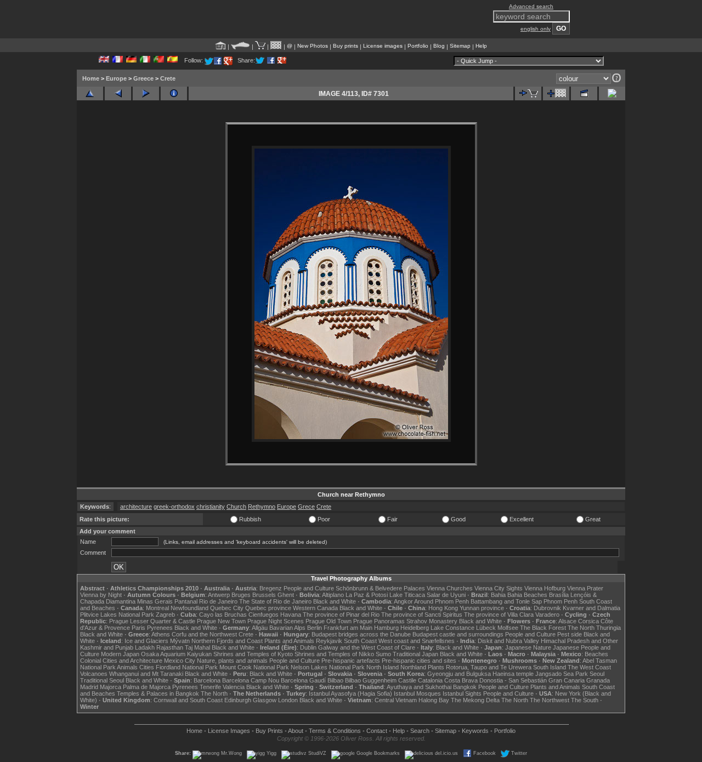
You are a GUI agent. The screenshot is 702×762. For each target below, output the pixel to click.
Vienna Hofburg (544, 588)
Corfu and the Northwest (204, 634)
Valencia (234, 687)
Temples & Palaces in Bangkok (158, 693)
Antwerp (219, 595)
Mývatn (180, 641)
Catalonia (430, 680)
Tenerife (210, 687)
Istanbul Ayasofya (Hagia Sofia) (350, 693)
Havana (290, 614)
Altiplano (333, 595)
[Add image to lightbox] (556, 93)
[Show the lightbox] (276, 46)
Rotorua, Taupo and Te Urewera (488, 667)
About (295, 730)
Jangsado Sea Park (561, 673)
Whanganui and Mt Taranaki (146, 673)
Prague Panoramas (379, 621)
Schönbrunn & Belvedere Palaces (380, 588)
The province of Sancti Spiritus (421, 614)
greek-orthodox (174, 506)
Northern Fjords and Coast (227, 641)
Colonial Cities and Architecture (121, 660)
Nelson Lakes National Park (328, 667)
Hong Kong (443, 608)
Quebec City (227, 608)
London (288, 700)
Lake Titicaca (407, 595)
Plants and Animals (289, 641)
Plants (436, 667)
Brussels (264, 595)
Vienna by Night (101, 595)
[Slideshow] (584, 93)
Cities (146, 667)
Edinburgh (237, 700)
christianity (210, 506)
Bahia (498, 595)
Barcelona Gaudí (303, 680)
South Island (549, 667)
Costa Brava (461, 680)
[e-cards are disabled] (612, 93)
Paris (138, 627)
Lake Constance (452, 627)
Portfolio (417, 46)
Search (419, 730)
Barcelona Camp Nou (250, 680)
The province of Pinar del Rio (341, 614)
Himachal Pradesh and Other (579, 641)
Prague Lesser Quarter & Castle (152, 621)
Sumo (383, 654)
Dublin (308, 647)
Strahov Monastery (431, 621)
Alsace (567, 621)
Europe (116, 78)
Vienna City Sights (498, 588)
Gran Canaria (566, 680)
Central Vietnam (396, 700)
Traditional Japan (415, 654)
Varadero (547, 614)
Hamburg (386, 627)
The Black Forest (543, 627)
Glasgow (264, 700)
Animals (127, 667)
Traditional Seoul (102, 680)
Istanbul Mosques (417, 693)
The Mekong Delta (475, 700)
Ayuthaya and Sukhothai (419, 687)
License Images (229, 730)
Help (481, 46)
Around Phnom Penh (441, 601)
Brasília (559, 595)
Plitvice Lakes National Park (117, 614)
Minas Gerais (155, 601)
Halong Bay (433, 700)
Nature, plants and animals (232, 660)
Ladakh (145, 647)
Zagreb (165, 614)
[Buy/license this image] (528, 93)
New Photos (312, 46)
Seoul (597, 673)
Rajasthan (169, 647)
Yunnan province (482, 608)
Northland (413, 667)
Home (90, 78)
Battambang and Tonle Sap (506, 601)
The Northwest (549, 700)
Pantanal (185, 601)
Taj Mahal (197, 647)
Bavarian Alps (287, 627)
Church (236, 506)
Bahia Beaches (527, 595)
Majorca (110, 687)
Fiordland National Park (187, 667)
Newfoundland (189, 608)
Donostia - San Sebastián (513, 680)
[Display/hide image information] (174, 93)
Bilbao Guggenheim (371, 680)
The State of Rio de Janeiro (275, 601)
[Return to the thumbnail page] (90, 93)
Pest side (569, 634)
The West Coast (589, 667)
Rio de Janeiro (218, 601)
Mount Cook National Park (254, 667)
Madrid (89, 687)
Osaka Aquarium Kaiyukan (176, 654)
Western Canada (315, 608)
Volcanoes (93, 673)
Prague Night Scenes (275, 621)
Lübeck (486, 627)
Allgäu (260, 627)
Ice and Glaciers (146, 641)
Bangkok (465, 687)
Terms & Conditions (335, 730)
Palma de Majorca (147, 687)
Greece (143, 78)
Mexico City (179, 660)
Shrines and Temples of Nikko (334, 654)
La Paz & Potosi (367, 595)
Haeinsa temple (513, 673)
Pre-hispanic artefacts (350, 660)
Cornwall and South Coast (188, 700)
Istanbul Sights (462, 693)
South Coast (360, 641)
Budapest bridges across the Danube (361, 634)
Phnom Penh (561, 601)
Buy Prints (269, 730)
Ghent (286, 595)
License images (383, 46)
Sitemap (460, 46)
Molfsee (507, 627)
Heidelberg (414, 627)
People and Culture (309, 588)
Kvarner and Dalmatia (591, 608)
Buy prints (345, 46)
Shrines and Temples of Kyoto (253, 654)
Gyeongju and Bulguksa (459, 673)
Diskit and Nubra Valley (508, 641)
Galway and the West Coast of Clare (366, 647)
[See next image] (146, 93)
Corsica (588, 621)
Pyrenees (160, 627)
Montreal (157, 608)
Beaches (596, 654)
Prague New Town (221, 621)
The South (584, 700)
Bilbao (335, 680)
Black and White (334, 601)
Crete (168, 78)
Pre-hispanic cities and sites (419, 660)
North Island (382, 667)
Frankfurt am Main (348, 627)
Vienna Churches (450, 588)
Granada (598, 680)
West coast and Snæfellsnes (416, 641)
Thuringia (608, 627)
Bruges (241, 595)
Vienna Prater (585, 588)
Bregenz (270, 588)
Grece (306, 506)
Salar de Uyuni (446, 595)
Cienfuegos (263, 614)
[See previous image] (118, 93)
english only (535, 29)
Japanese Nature (528, 647)
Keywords (475, 730)
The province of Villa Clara (499, 614)
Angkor (403, 601)
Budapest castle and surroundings (457, 634)
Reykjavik (329, 641)
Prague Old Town (328, 621)
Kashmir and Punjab (106, 647)
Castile (407, 680)
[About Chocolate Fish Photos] (240, 46)
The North (581, 627)
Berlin (314, 627)
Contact (376, 730)
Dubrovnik (547, 608)
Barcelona (207, 680)
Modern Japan (120, 654)
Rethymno (261, 506)
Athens (160, 634)
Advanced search (531, 6)
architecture (136, 506)
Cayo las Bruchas (223, 614)
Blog (439, 46)
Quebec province (268, 608)
